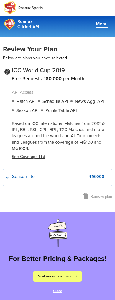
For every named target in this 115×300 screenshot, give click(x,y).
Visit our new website (55, 276)
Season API (27, 110)
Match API (26, 101)
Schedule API (55, 101)
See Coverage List (28, 156)
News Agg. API (89, 101)
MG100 (86, 142)
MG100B (20, 148)
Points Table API (61, 110)
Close (57, 291)
